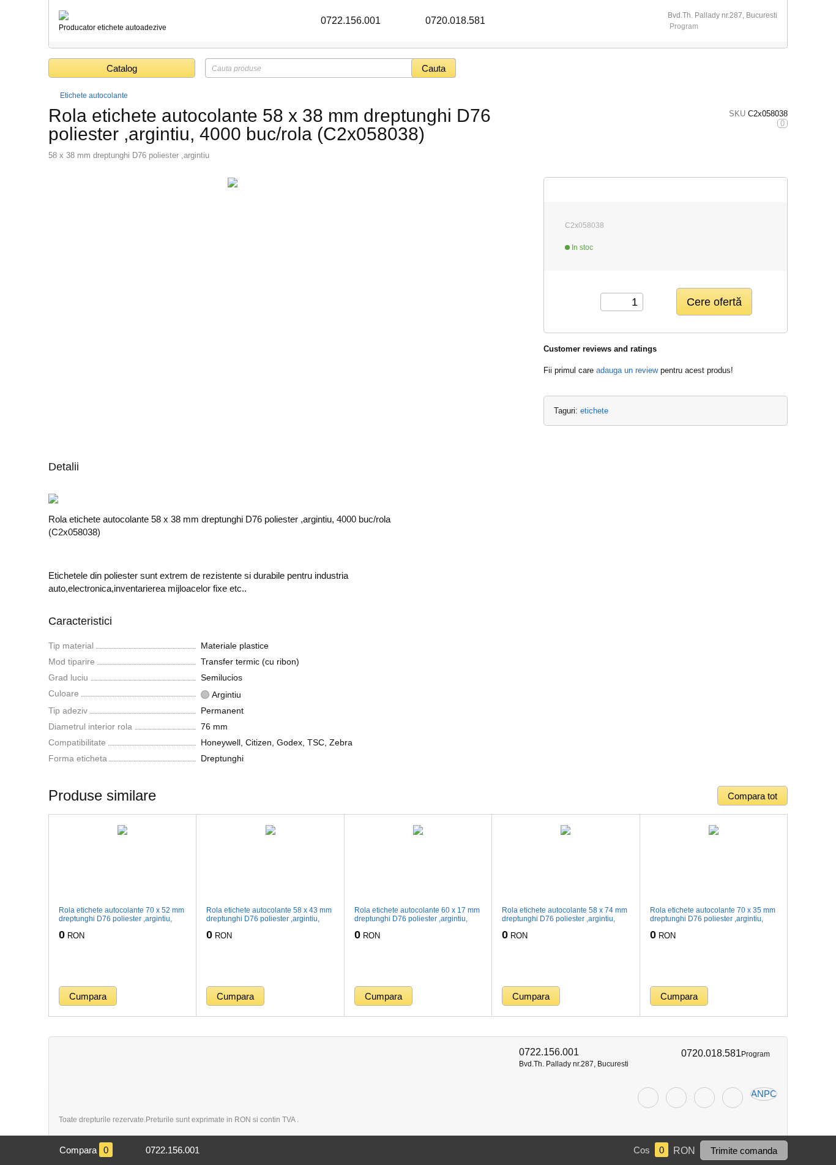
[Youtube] (732, 1097)
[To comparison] (178, 996)
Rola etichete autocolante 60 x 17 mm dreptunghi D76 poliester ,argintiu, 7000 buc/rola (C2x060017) (417, 919)
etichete (594, 410)
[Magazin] (53, 95)
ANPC (764, 1093)
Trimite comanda (744, 1150)
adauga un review (627, 370)
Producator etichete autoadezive (112, 27)
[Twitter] (676, 1097)
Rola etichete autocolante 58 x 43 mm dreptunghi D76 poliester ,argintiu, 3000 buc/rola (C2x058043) (269, 919)
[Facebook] (648, 1097)
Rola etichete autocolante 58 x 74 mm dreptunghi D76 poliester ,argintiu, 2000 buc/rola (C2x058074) (564, 919)
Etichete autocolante (94, 95)
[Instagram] (704, 1097)
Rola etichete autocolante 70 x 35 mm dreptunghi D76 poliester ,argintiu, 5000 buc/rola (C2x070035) (712, 919)
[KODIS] (64, 15)
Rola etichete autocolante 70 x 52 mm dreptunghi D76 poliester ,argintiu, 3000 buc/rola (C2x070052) (121, 919)
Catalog (121, 68)
